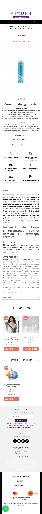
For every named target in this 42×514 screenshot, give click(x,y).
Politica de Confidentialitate (21, 427)
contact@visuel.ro (22, 456)
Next (38, 72)
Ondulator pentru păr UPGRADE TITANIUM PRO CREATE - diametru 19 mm (11, 339)
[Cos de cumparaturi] (34, 22)
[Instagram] (27, 441)
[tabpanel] (21, 70)
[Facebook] (15, 441)
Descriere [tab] (6, 190)
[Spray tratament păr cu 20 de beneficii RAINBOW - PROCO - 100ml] (11, 374)
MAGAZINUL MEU (20, 477)
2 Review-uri (26, 42)
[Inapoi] (1, 27)
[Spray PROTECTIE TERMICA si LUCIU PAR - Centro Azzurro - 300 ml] (21, 70)
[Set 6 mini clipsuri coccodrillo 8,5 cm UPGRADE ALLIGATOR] (30, 324)
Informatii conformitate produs (13, 293)
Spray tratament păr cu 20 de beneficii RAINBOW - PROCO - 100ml (11, 386)
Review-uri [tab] (7, 298)
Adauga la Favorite (20, 145)
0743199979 (22, 453)
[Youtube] (19, 441)
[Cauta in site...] (39, 22)
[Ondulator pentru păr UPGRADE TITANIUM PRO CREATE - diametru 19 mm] (11, 324)
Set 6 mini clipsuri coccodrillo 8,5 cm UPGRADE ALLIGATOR (30, 339)
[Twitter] (23, 441)
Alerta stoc (22, 136)
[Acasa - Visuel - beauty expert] (21, 15)
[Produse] (3, 22)
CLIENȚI (20, 481)
